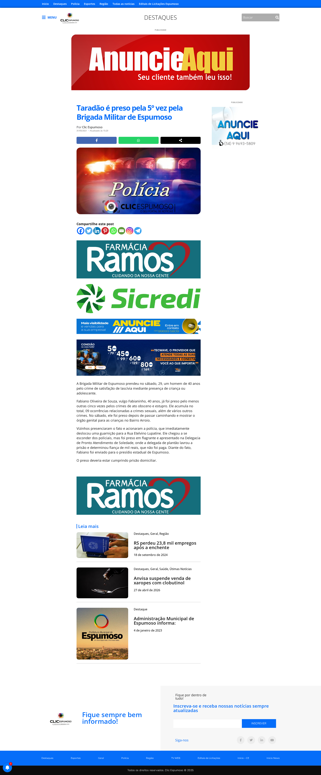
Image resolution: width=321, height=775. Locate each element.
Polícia (75, 4)
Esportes (89, 4)
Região (104, 4)
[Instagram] (129, 230)
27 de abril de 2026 (147, 590)
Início (45, 4)
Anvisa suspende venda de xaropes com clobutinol (162, 580)
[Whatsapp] (113, 230)
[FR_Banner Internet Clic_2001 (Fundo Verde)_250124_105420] (139, 259)
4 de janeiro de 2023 (148, 630)
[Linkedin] (97, 230)
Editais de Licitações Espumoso (159, 4)
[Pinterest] (105, 230)
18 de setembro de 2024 (151, 555)
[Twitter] (89, 230)
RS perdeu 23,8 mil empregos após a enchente (165, 545)
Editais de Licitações (209, 758)
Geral (101, 758)
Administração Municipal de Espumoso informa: (164, 620)
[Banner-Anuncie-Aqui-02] (139, 326)
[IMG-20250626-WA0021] (139, 357)
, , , (163, 569)
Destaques (60, 4)
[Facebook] (80, 230)
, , (151, 534)
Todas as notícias (123, 4)
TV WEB (175, 758)
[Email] (121, 230)
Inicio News (273, 758)
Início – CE (243, 758)
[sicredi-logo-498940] (139, 298)
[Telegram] (138, 230)
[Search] (277, 17)
